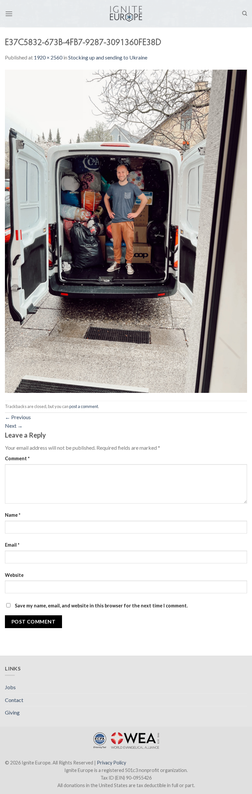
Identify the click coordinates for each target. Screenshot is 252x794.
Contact (14, 700)
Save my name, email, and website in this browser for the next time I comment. (101, 605)
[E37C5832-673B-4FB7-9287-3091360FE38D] (126, 230)
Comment (17, 458)
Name (12, 515)
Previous (18, 417)
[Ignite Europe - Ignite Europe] (126, 14)
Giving (12, 712)
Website (14, 575)
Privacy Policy (111, 762)
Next (14, 425)
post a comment (83, 406)
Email (12, 545)
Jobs (10, 687)
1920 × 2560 (48, 57)
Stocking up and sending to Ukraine (107, 57)
